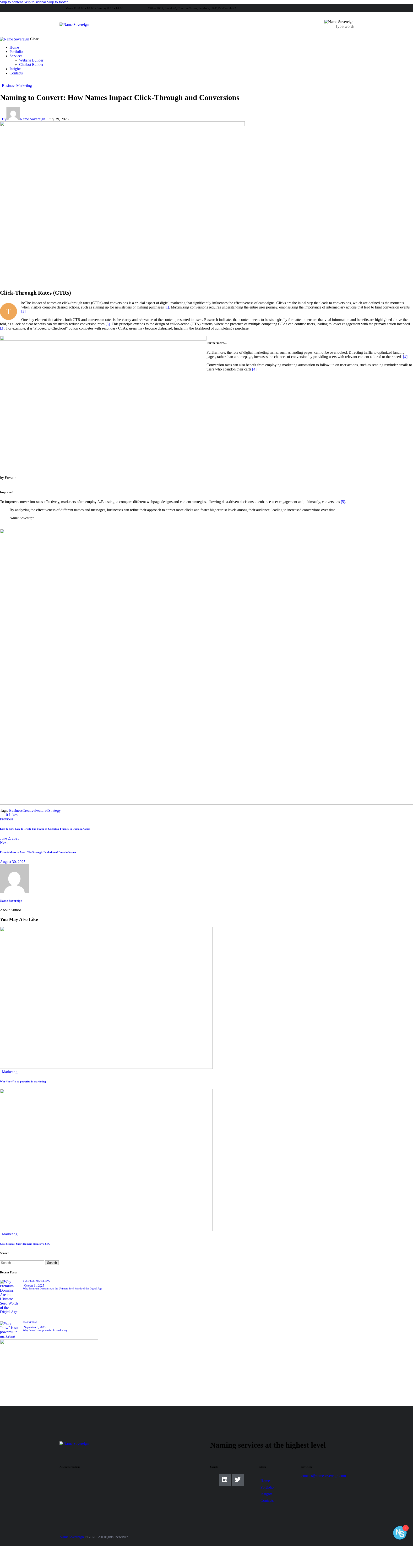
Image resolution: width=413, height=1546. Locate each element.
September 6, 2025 (34, 1327)
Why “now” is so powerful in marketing (23, 1081)
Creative (28, 810)
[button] (9, 815)
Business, (29, 1280)
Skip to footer (57, 2)
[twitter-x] (6, 81)
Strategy (54, 810)
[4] (405, 357)
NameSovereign (72, 1537)
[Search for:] (22, 1262)
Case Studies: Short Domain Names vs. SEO (25, 1243)
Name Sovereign (11, 900)
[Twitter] (238, 1480)
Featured (41, 810)
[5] (343, 502)
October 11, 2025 (34, 1285)
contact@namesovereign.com (323, 1476)
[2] (23, 311)
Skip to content (11, 2)
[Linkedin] (225, 1480)
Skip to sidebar (35, 2)
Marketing (24, 86)
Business (8, 86)
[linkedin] (2, 81)
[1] (166, 307)
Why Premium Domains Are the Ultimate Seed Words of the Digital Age (62, 1288)
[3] (107, 324)
